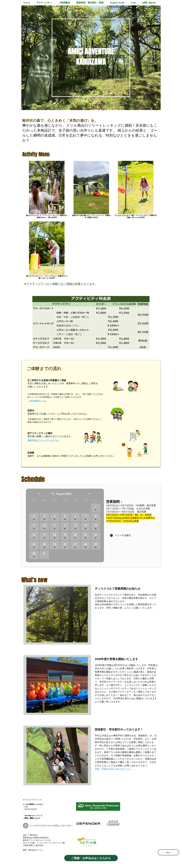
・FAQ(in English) (30, 809)
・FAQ (25, 807)
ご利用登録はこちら (37, 401)
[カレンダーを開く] (52, 494)
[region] (91, 57)
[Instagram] (25, 825)
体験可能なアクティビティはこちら (43, 440)
